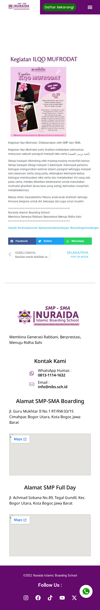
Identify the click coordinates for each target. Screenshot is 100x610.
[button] (90, 7)
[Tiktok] (50, 597)
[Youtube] (62, 597)
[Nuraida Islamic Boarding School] (19, 6)
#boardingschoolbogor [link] (84, 228)
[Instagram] (25, 597)
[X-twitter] (74, 597)
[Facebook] (38, 597)
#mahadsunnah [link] (27, 228)
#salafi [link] (12, 228)
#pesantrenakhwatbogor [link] (53, 228)
